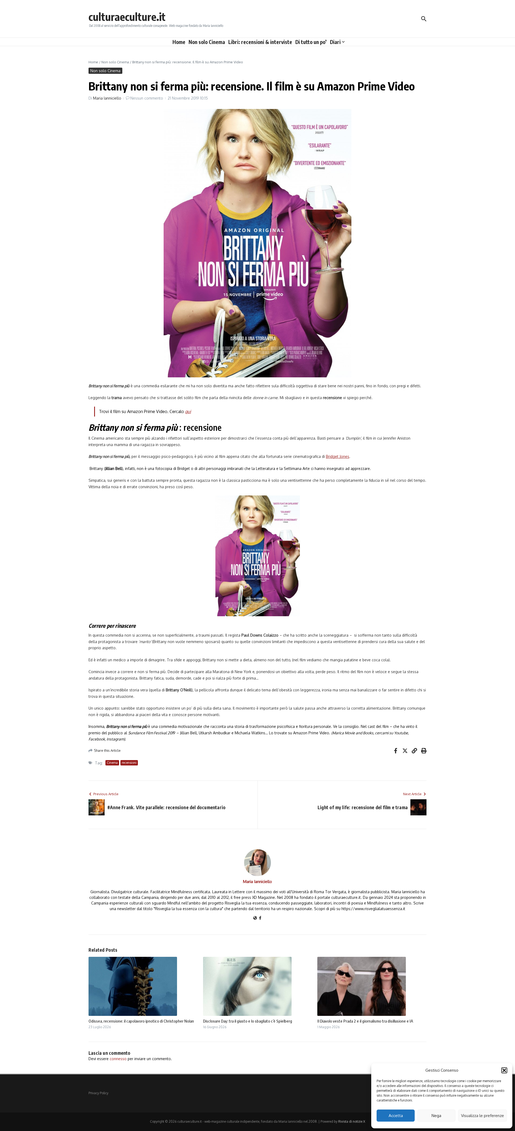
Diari (335, 42)
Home (178, 42)
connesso (118, 1058)
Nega (436, 1115)
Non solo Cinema (207, 42)
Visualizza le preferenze (482, 1115)
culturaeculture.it (127, 16)
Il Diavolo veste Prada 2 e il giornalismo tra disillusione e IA (365, 1021)
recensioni (129, 763)
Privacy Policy (98, 1093)
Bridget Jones (337, 456)
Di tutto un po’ (311, 42)
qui (188, 411)
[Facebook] (260, 918)
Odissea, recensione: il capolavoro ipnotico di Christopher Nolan (141, 1021)
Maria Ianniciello (107, 98)
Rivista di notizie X (351, 1121)
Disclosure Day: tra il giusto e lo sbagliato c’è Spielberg (247, 1021)
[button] (504, 1070)
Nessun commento (146, 98)
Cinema (112, 763)
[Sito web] (255, 918)
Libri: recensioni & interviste (260, 42)
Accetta (396, 1115)
